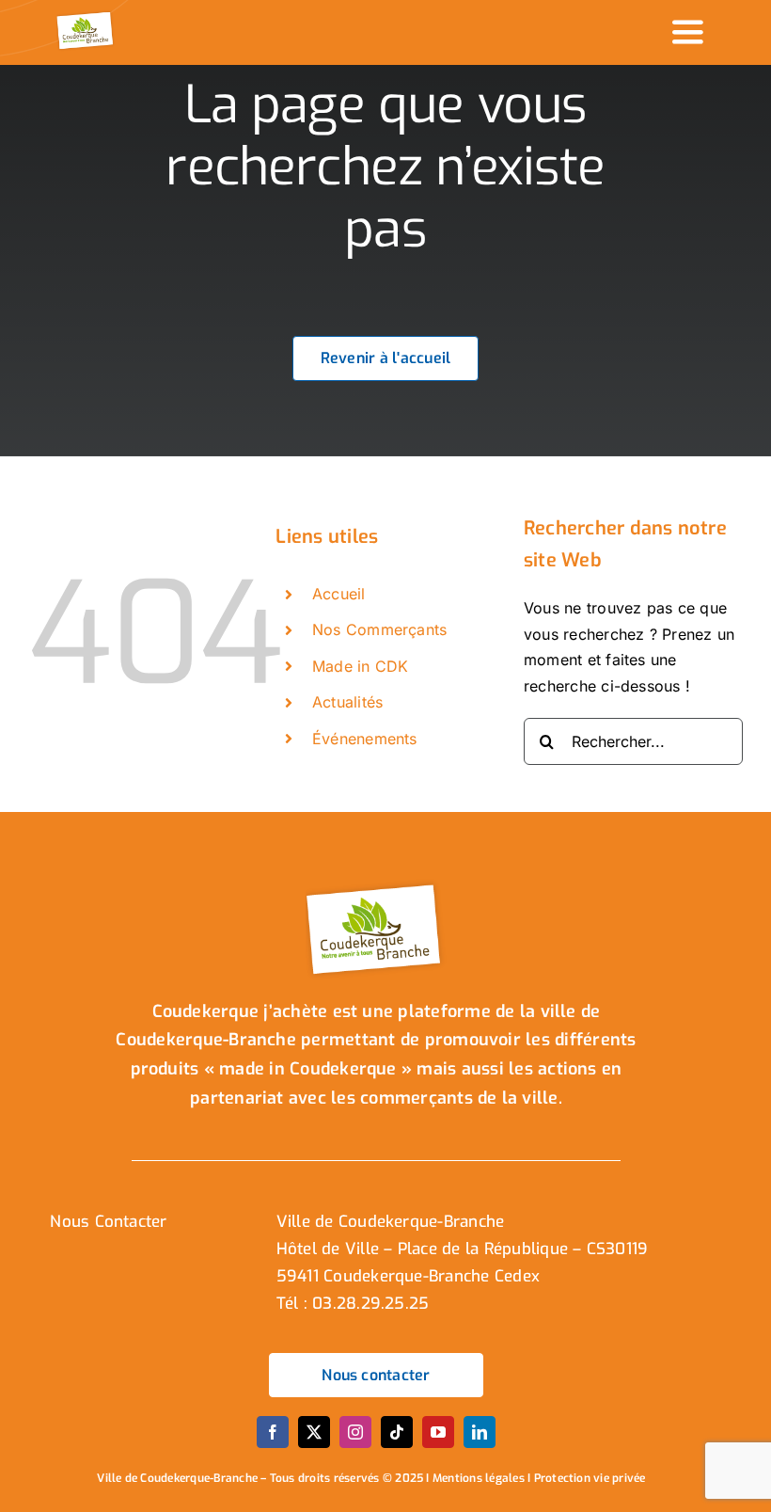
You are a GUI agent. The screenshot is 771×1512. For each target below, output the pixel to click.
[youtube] (438, 1432)
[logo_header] (86, 17)
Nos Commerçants (380, 629)
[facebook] (273, 1432)
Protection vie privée (590, 1478)
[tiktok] (397, 1432)
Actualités (347, 701)
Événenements (364, 738)
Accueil (339, 593)
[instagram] (355, 1432)
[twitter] (314, 1432)
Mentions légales (479, 1478)
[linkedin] (480, 1432)
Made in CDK (360, 666)
